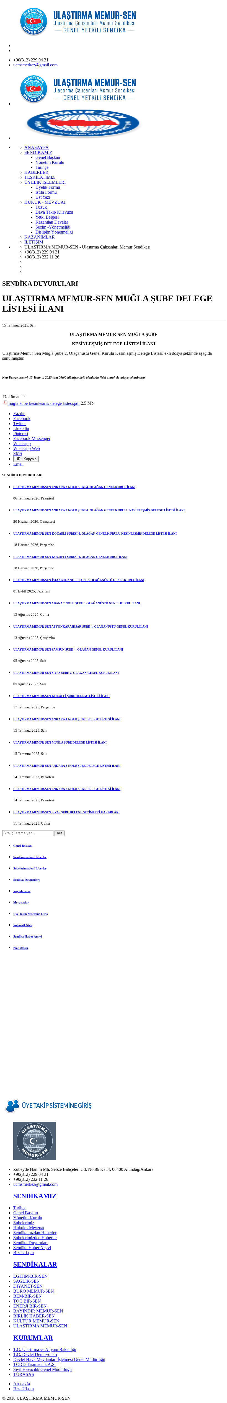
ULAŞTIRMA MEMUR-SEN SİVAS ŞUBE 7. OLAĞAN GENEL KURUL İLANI (66, 672)
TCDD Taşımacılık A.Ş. (34, 1364)
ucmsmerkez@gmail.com (35, 65)
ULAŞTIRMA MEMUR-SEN (40, 1326)
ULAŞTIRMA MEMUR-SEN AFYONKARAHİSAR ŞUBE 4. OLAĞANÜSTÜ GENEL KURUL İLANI (80, 626)
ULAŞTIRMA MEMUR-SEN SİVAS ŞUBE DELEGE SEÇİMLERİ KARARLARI (66, 812)
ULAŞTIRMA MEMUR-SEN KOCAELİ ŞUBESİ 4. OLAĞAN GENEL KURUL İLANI (70, 556)
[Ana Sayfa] (82, 36)
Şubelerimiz (23, 1222)
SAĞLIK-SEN (26, 1281)
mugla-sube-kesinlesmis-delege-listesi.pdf (43, 403)
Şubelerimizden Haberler (30, 868)
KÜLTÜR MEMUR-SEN (36, 1321)
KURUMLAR (33, 1337)
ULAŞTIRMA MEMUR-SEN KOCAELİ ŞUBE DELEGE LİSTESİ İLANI (61, 696)
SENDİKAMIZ (34, 1196)
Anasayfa (21, 1383)
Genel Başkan (22, 845)
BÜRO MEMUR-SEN (33, 1291)
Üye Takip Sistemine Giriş (30, 913)
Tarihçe (19, 1207)
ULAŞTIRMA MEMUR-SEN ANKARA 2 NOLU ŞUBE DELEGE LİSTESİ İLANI (66, 789)
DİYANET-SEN (28, 1286)
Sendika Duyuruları (26, 879)
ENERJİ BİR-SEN (30, 1306)
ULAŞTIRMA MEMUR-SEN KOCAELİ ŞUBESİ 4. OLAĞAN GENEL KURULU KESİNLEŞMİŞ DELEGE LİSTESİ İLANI (95, 533)
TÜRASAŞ (23, 1374)
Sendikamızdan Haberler (30, 857)
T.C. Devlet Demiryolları (35, 1354)
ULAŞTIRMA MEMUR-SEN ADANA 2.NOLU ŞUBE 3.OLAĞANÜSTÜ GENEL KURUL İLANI (76, 603)
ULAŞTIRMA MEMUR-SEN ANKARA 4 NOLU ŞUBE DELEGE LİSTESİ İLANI (66, 719)
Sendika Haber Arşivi (27, 936)
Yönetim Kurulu (27, 1217)
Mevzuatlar (21, 902)
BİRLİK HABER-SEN (34, 1316)
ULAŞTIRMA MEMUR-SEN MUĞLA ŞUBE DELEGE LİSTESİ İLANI (60, 742)
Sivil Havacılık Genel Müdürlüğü (42, 1369)
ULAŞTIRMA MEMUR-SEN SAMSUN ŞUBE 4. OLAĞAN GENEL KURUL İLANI (68, 649)
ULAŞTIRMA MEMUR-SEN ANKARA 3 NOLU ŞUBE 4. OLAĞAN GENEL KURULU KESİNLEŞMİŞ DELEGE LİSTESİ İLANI (99, 510)
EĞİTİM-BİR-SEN (30, 1276)
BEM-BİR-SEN (27, 1296)
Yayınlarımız (21, 891)
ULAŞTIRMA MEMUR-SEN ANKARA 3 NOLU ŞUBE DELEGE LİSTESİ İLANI (66, 765)
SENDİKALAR (35, 1264)
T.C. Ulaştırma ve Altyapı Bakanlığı (44, 1349)
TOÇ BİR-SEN (27, 1301)
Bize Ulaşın (20, 947)
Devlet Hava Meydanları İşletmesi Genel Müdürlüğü (59, 1359)
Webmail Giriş (22, 925)
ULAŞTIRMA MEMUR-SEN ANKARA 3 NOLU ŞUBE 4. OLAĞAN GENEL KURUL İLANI (74, 487)
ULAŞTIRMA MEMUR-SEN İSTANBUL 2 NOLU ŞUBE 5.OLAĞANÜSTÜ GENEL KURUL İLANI (78, 580)
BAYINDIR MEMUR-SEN (38, 1311)
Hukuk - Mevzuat (28, 1227)
